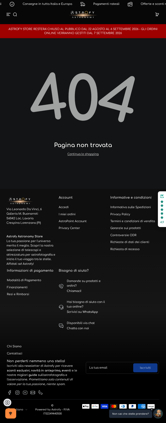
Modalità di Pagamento (24, 280)
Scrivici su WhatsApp (82, 311)
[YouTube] (25, 392)
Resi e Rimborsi (18, 294)
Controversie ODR (123, 235)
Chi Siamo (14, 346)
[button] (15, 14)
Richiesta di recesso (124, 249)
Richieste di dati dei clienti (129, 242)
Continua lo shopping (83, 154)
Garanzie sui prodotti (125, 228)
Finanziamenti (17, 287)
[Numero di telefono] (40, 392)
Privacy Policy (120, 214)
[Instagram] (17, 392)
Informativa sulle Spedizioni (130, 207)
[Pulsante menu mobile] (8, 14)
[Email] (32, 392)
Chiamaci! (74, 291)
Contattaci (14, 353)
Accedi (64, 207)
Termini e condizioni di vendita (132, 221)
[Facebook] (9, 392)
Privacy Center (69, 228)
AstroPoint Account (73, 221)
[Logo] (83, 14)
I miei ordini (67, 214)
